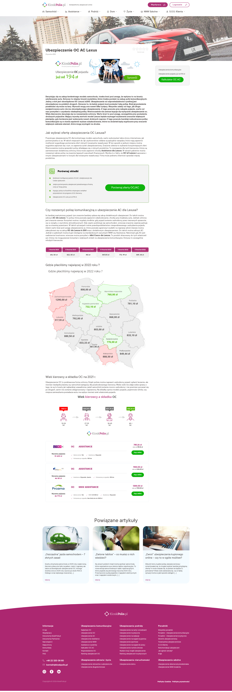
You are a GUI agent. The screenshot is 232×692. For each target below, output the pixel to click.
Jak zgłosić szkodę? (165, 651)
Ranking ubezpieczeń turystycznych (133, 654)
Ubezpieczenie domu (127, 664)
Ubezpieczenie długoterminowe (93, 667)
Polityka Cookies (164, 682)
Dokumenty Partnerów (51, 639)
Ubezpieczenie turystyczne (130, 633)
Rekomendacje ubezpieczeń (168, 648)
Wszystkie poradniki (165, 630)
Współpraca (47, 633)
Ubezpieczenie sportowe (129, 642)
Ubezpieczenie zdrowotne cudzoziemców (96, 664)
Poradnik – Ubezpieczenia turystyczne (172, 636)
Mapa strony (47, 645)
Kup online (137, 452)
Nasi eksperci (47, 642)
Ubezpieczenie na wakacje (129, 636)
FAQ (44, 654)
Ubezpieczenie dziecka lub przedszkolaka (173, 664)
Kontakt (45, 651)
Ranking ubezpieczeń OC (90, 654)
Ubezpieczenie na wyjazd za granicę (133, 639)
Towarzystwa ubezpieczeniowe (169, 642)
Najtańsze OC (86, 630)
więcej (47, 580)
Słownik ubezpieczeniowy (167, 639)
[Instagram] (44, 672)
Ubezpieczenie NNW (89, 642)
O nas (45, 630)
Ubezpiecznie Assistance (90, 639)
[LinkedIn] (59, 672)
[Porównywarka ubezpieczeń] (54, 5)
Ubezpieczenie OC (88, 633)
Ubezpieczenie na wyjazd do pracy (132, 645)
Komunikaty (47, 648)
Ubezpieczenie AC (88, 636)
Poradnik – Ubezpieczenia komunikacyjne (173, 633)
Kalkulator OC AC (171, 79)
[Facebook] (51, 672)
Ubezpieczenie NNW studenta (169, 667)
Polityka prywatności (180, 682)
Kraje (160, 654)
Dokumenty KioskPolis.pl (52, 636)
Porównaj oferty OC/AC (125, 187)
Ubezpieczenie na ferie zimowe (131, 648)
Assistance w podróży (89, 645)
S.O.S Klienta (163, 645)
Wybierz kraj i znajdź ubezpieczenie (133, 651)
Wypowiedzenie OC (88, 651)
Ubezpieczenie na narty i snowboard (133, 630)
